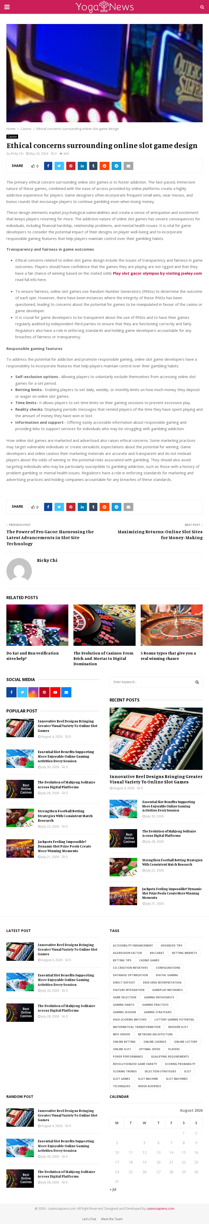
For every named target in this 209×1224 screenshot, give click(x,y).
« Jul (113, 1189)
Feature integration (128, 990)
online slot (122, 1049)
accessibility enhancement (133, 945)
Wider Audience (149, 1086)
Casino (12, 136)
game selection (124, 997)
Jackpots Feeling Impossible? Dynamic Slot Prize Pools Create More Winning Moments (64, 846)
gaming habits (123, 1005)
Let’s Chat (89, 1219)
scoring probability (180, 1064)
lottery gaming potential (174, 1019)
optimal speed (149, 1049)
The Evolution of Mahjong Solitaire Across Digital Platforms (66, 784)
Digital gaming (167, 975)
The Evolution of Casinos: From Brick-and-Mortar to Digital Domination (103, 658)
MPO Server (121, 1034)
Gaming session (124, 1012)
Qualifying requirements (170, 1056)
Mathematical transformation (136, 1027)
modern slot (178, 1027)
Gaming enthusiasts (159, 997)
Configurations (168, 967)
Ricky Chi (17, 153)
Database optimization (130, 975)
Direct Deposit (124, 982)
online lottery (185, 1042)
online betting (124, 1042)
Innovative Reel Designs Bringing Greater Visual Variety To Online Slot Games (67, 725)
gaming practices (155, 1005)
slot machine (148, 1079)
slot (187, 1071)
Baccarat (157, 953)
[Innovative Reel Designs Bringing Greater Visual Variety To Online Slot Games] (20, 728)
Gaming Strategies (158, 1012)
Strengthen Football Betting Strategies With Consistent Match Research (65, 815)
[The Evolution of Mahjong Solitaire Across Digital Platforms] (20, 789)
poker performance (128, 1056)
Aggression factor (127, 953)
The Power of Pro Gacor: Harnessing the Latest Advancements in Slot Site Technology (50, 538)
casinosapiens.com (160, 1208)
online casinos (154, 1042)
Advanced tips (171, 945)
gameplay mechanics (167, 990)
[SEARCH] (197, 682)
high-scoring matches (130, 1019)
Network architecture (155, 1034)
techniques (121, 1086)
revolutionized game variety (135, 1064)
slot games (121, 1079)
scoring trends (125, 1071)
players (174, 1049)
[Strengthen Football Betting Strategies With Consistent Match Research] (20, 818)
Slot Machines (177, 1079)
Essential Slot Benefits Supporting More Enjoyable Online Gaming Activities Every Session (66, 756)
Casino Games (149, 960)
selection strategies (160, 1071)
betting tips (122, 960)
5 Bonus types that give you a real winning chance (168, 655)
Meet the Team (112, 1219)
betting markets (184, 953)
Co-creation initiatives (130, 967)
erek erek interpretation (162, 982)
